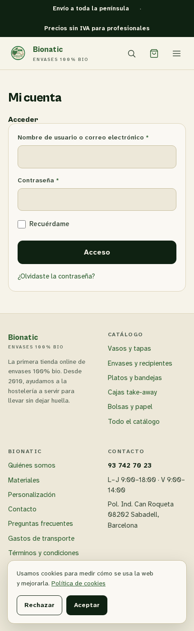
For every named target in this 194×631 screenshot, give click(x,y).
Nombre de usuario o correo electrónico (97, 137)
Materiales (24, 480)
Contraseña (56, 180)
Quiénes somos (31, 465)
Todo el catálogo (134, 421)
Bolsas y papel (130, 406)
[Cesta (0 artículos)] (153, 53)
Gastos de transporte (41, 538)
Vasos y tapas (129, 348)
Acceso (97, 252)
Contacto (22, 509)
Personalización (31, 494)
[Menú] (176, 53)
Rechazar (39, 605)
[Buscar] (131, 53)
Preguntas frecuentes (40, 523)
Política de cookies (78, 583)
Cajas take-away (132, 392)
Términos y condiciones (43, 552)
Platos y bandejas (135, 377)
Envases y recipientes (140, 363)
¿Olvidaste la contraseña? (56, 276)
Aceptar (87, 605)
